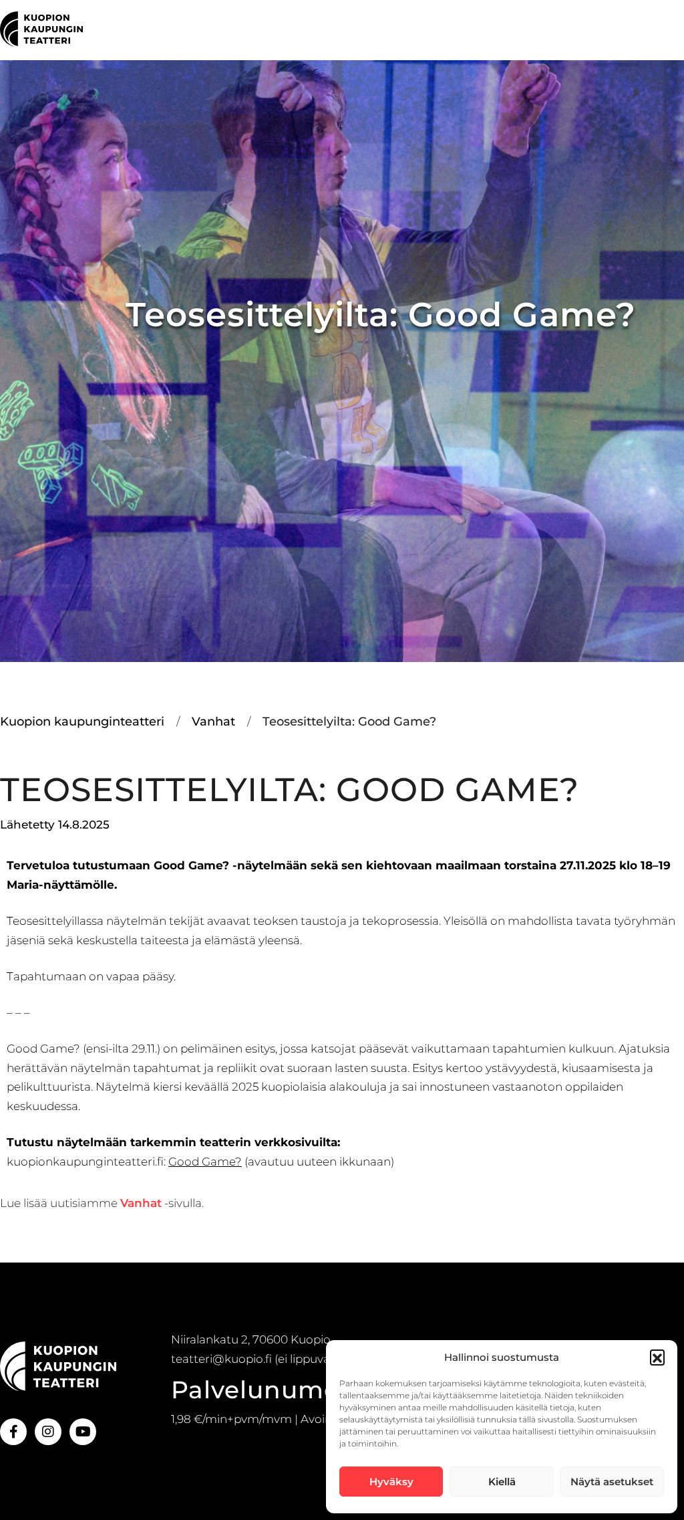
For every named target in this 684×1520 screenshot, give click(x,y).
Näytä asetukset (611, 1481)
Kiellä (502, 1481)
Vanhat (141, 1203)
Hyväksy (391, 1481)
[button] (657, 1357)
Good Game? (205, 1161)
